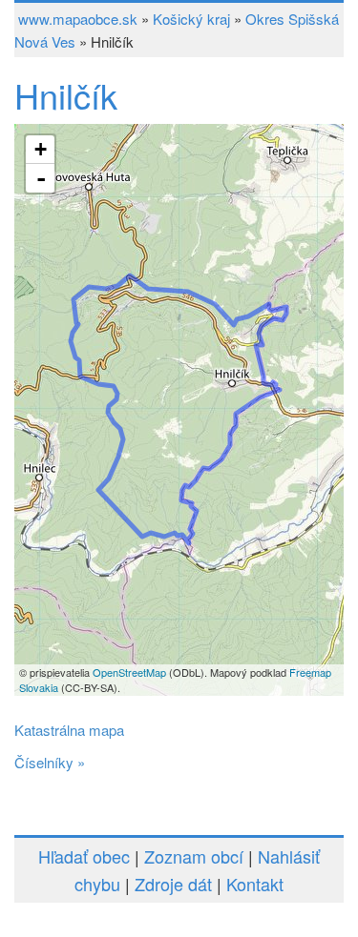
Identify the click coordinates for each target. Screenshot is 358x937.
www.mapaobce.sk (77, 19)
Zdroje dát (173, 883)
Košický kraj (191, 19)
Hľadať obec (84, 856)
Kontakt (255, 883)
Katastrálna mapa (69, 730)
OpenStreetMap (129, 672)
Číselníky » (49, 762)
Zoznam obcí (193, 856)
